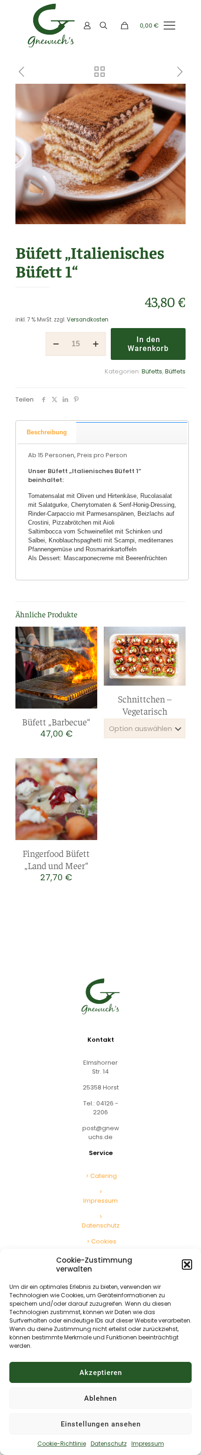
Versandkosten (87, 319)
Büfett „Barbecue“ (56, 721)
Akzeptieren (100, 1372)
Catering (103, 1175)
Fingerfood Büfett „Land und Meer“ (56, 859)
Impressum (147, 1444)
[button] (187, 1264)
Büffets (175, 371)
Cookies (103, 1241)
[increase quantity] (95, 344)
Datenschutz (109, 1444)
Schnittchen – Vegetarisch (145, 705)
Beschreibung (47, 432)
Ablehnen (100, 1398)
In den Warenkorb (148, 344)
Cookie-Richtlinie (61, 1444)
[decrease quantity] (56, 344)
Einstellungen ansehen (101, 1424)
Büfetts (152, 371)
